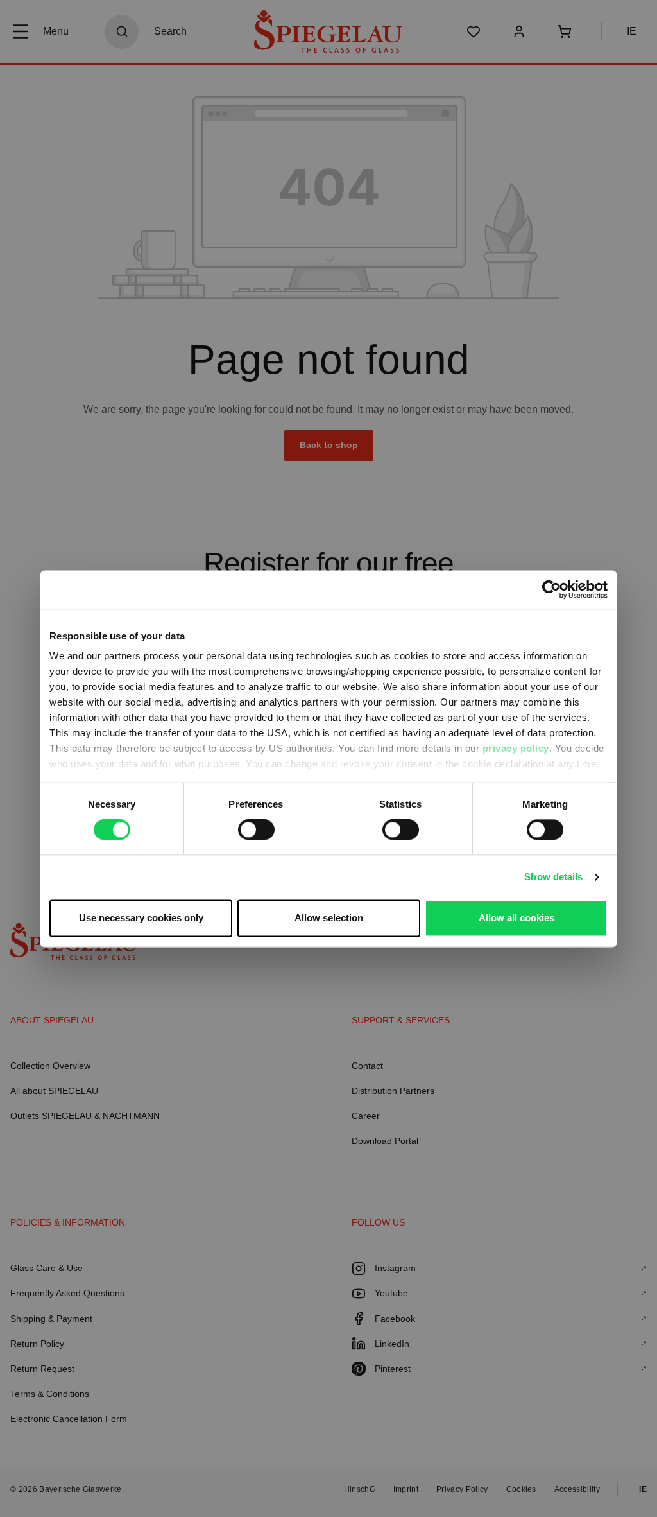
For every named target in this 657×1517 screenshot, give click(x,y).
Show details (553, 877)
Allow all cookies (516, 917)
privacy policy (515, 748)
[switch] (256, 830)
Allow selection (328, 917)
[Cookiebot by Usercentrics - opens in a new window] (551, 589)
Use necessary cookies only (141, 917)
